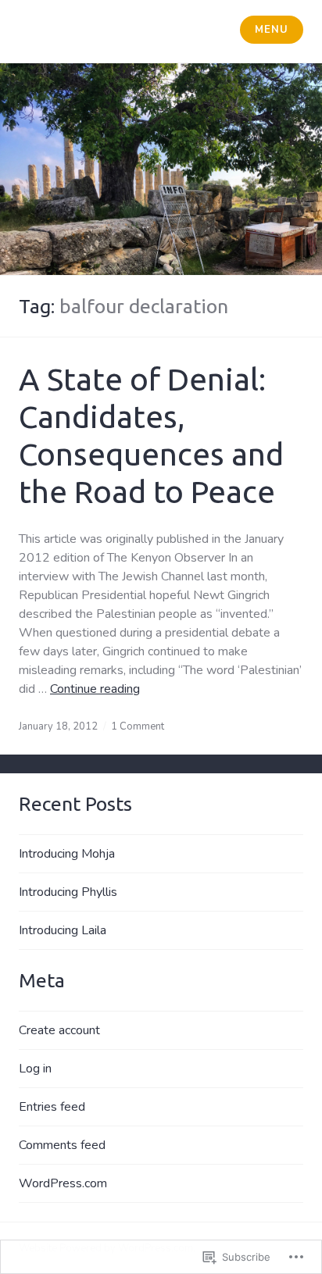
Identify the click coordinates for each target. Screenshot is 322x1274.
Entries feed (52, 1106)
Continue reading (95, 689)
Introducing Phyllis (68, 892)
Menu (271, 30)
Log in (35, 1068)
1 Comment (137, 726)
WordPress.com (63, 1183)
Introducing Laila (62, 930)
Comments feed (62, 1145)
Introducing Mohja (67, 853)
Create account (59, 1030)
